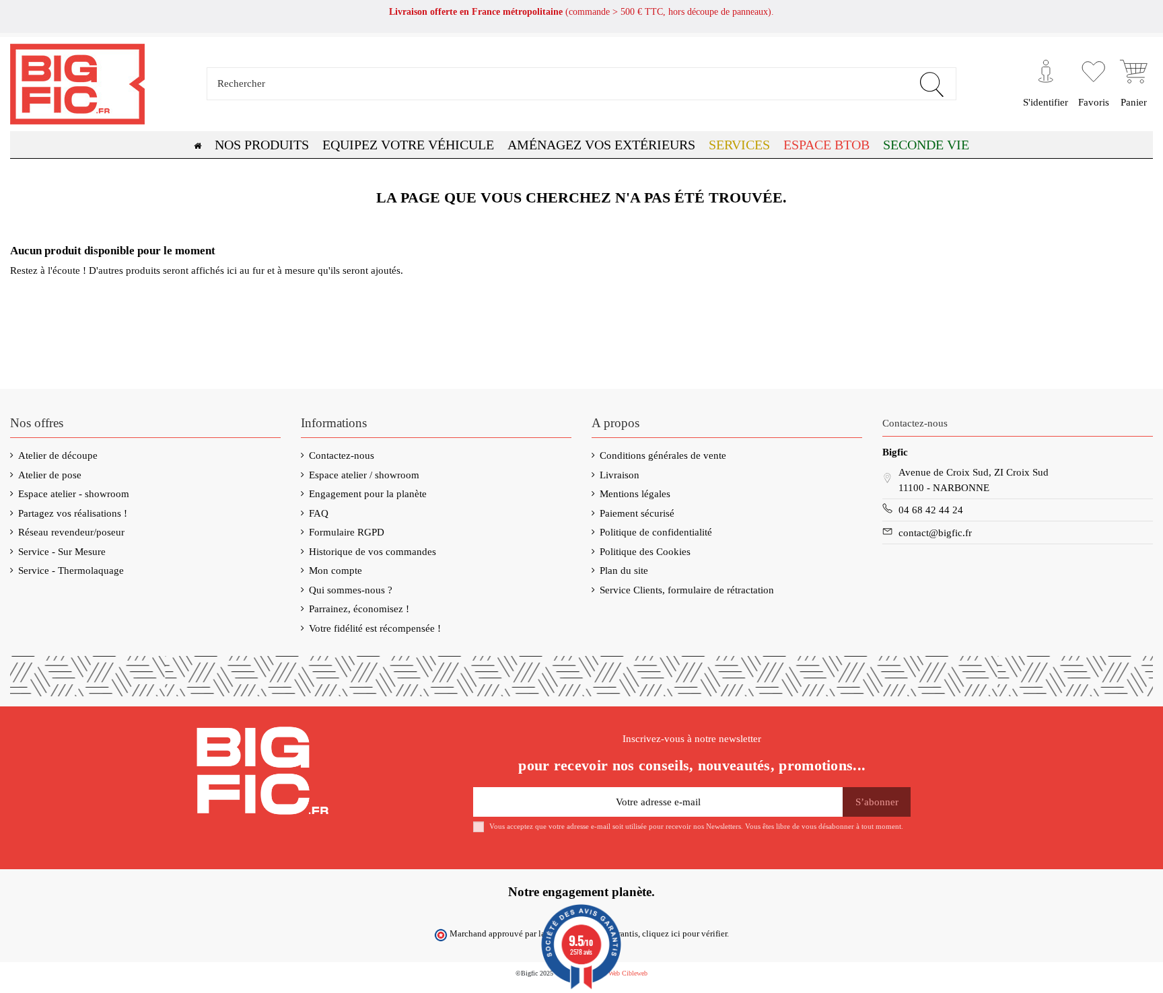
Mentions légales (635, 493)
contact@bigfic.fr (935, 532)
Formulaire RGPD (346, 532)
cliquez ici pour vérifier (684, 934)
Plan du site (624, 570)
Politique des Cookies (645, 551)
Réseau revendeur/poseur (71, 532)
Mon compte (335, 570)
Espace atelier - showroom (73, 493)
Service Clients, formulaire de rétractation (687, 590)
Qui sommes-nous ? (350, 590)
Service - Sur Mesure (62, 551)
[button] (826, 144)
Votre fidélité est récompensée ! (375, 628)
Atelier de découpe (58, 455)
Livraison (619, 475)
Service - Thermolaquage (71, 570)
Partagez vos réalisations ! (72, 513)
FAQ (318, 513)
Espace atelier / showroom (364, 475)
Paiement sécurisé (637, 513)
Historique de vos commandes (372, 551)
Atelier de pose (49, 475)
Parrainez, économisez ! (359, 608)
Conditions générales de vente (663, 455)
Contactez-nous (341, 455)
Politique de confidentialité (656, 532)
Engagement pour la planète (368, 493)
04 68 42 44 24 (930, 510)
